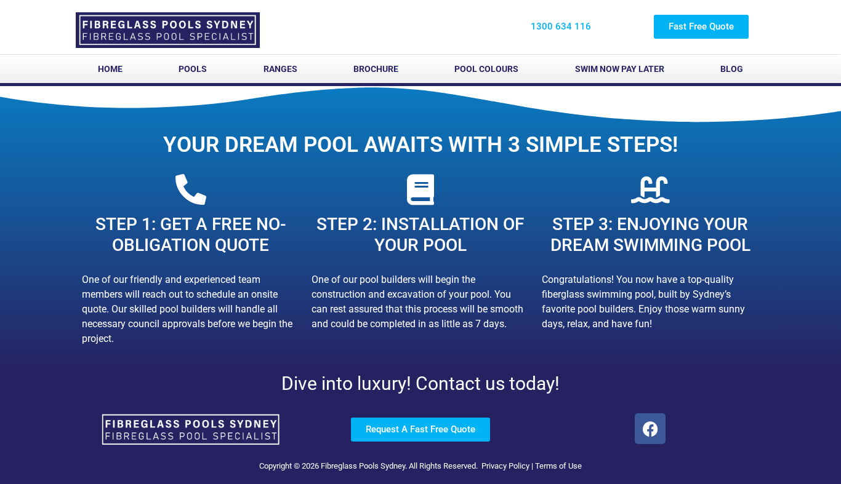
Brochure (375, 69)
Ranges (280, 69)
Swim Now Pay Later (619, 69)
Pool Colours (486, 69)
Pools (193, 69)
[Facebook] (650, 428)
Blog (731, 69)
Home (110, 69)
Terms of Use (558, 465)
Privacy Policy (505, 465)
